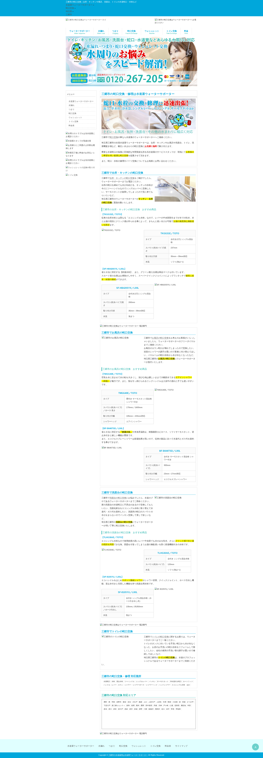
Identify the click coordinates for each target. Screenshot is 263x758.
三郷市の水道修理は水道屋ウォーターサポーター (128, 755)
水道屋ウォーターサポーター (80, 746)
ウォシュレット (139, 746)
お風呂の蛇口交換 (160, 338)
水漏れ (101, 746)
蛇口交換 (114, 137)
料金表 (168, 746)
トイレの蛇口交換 (160, 637)
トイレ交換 (155, 746)
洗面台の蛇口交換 (118, 498)
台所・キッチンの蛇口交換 (122, 178)
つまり (112, 746)
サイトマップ (181, 746)
